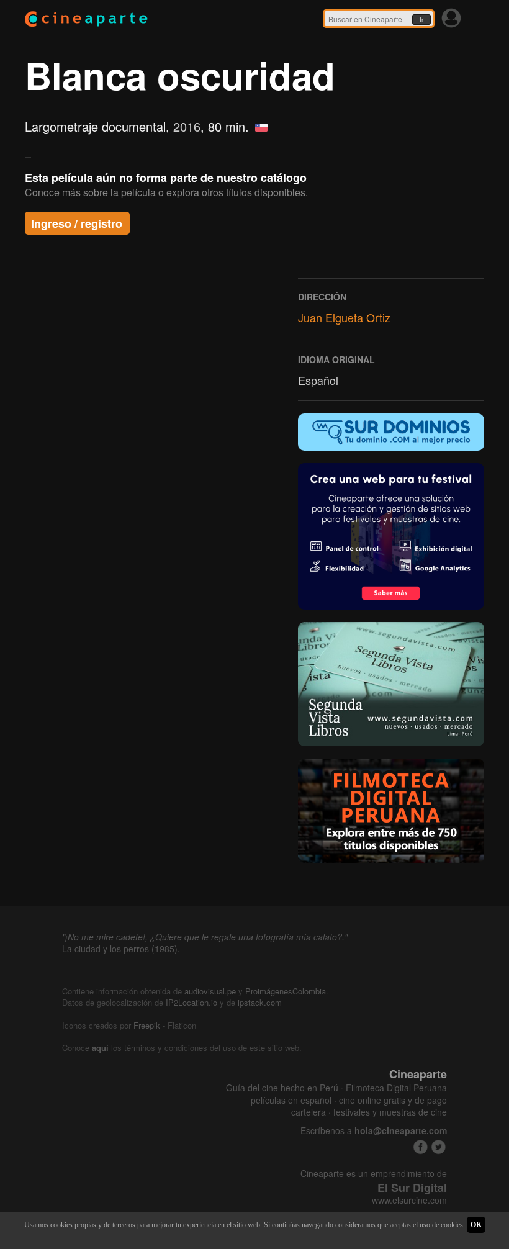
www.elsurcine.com (409, 1200)
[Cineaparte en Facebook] (420, 1147)
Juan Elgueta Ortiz (344, 317)
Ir (421, 20)
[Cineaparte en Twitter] (438, 1147)
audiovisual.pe (210, 991)
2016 (186, 126)
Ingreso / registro (76, 223)
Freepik (146, 1025)
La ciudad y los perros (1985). (121, 948)
